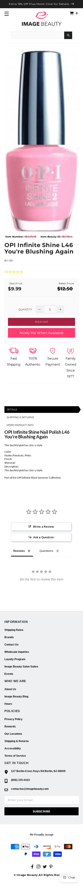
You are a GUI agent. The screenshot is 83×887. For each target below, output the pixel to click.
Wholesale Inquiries (16, 651)
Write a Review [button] (43, 527)
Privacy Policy (13, 719)
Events (8, 673)
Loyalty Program (14, 659)
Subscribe (41, 811)
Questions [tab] (46, 551)
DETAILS (12, 409)
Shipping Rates (13, 630)
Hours (8, 703)
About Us (10, 689)
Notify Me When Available (42, 333)
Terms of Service (15, 755)
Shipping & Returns (16, 741)
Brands (9, 637)
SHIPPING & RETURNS (20, 417)
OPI (11, 260)
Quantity (25, 309)
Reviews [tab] (19, 551)
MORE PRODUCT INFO (20, 425)
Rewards (10, 726)
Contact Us (11, 644)
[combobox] (37, 35)
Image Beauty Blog (16, 696)
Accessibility (12, 748)
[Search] (68, 35)
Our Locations (13, 733)
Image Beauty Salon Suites (21, 666)
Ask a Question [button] (43, 537)
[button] (6, 14)
